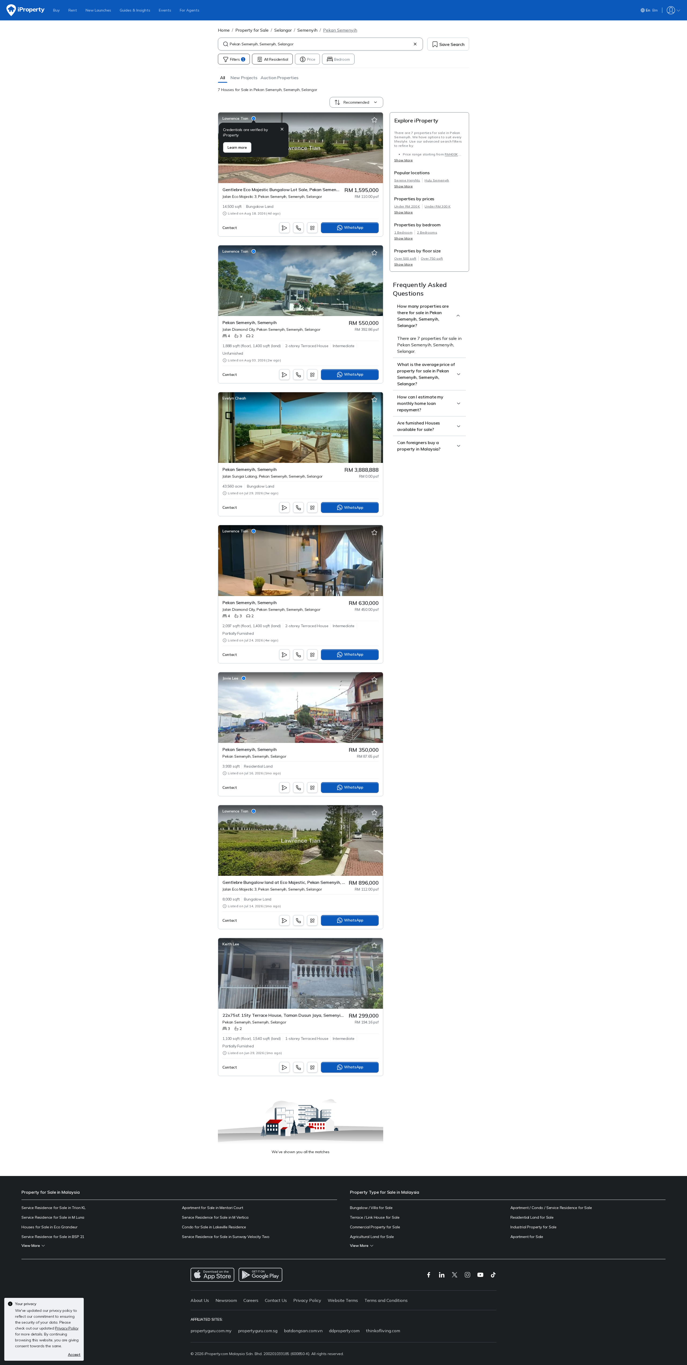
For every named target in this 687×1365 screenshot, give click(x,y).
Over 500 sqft (405, 258)
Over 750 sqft (432, 258)
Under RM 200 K (407, 206)
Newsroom (226, 1300)
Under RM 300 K (437, 206)
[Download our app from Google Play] (260, 1275)
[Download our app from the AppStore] (212, 1275)
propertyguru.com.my (211, 1330)
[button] (222, 77)
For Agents (189, 10)
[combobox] (320, 44)
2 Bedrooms (427, 232)
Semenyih (307, 30)
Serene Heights (407, 180)
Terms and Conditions (386, 1300)
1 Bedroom (403, 232)
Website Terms (343, 1300)
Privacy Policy (307, 1300)
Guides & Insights (135, 10)
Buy (56, 10)
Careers (250, 1300)
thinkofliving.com (383, 1330)
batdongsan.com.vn (303, 1330)
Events (165, 10)
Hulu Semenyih (437, 180)
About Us (200, 1300)
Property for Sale (252, 30)
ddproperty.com (344, 1330)
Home (224, 30)
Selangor (283, 30)
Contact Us (276, 1300)
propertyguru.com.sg (257, 1330)
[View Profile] (239, 118)
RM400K (451, 154)
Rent (72, 10)
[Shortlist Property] (374, 120)
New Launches (98, 10)
